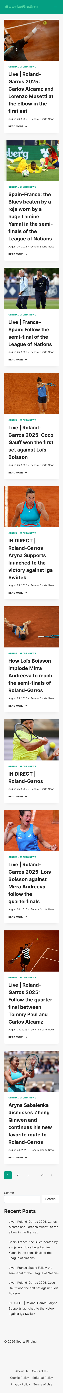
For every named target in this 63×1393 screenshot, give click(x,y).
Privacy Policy (20, 1384)
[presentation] (31, 40)
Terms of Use (42, 1384)
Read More (17, 126)
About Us (22, 1371)
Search (9, 1193)
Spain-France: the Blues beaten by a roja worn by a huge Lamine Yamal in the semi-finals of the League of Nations (30, 216)
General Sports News (22, 66)
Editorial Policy (42, 1377)
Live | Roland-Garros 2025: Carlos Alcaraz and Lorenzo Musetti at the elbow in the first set (33, 1227)
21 (42, 1175)
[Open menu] (55, 7)
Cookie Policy (19, 1377)
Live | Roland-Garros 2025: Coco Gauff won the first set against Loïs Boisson (30, 442)
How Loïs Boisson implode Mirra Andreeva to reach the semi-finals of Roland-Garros (30, 675)
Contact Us (40, 1371)
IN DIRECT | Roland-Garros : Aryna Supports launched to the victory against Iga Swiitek (33, 1308)
